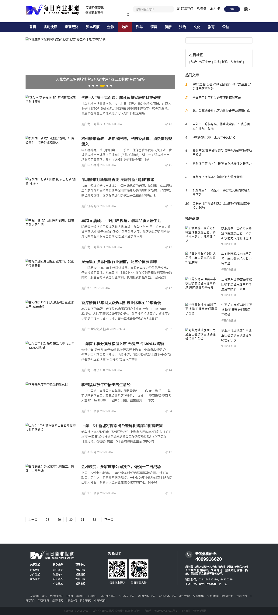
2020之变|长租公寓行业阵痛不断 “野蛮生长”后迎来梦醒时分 (222, 86)
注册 (217, 8)
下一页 (108, 519)
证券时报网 (184, 596)
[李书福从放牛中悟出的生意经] (51, 398)
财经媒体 (58, 574)
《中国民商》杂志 (146, 596)
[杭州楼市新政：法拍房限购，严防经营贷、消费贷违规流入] (51, 152)
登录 (203, 8)
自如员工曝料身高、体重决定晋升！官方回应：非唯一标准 (221, 126)
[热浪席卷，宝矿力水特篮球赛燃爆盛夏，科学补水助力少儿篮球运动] (201, 236)
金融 (110, 27)
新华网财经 (85, 600)
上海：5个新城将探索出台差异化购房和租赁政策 (122, 426)
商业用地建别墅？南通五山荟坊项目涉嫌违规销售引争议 (236, 335)
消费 (153, 27)
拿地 (217, 62)
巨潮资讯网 (43, 600)
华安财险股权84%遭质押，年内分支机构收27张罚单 (236, 258)
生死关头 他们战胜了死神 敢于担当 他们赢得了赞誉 (236, 309)
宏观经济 (71, 27)
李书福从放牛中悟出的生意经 (105, 385)
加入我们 (35, 574)
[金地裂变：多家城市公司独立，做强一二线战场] (51, 480)
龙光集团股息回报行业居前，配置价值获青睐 (119, 262)
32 (94, 519)
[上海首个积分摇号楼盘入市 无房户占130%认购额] (51, 357)
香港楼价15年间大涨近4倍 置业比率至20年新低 (121, 303)
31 (82, 519)
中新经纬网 (71, 600)
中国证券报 (227, 596)
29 (59, 519)
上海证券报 (241, 596)
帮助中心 (80, 564)
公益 (225, 27)
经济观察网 (57, 600)
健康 (168, 27)
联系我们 (186, 8)
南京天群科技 (199, 611)
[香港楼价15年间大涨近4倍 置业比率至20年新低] (51, 316)
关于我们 (35, 564)
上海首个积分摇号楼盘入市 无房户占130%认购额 (122, 344)
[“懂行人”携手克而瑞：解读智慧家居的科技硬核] (51, 111)
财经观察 (58, 570)
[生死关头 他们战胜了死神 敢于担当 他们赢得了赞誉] (201, 312)
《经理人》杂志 (126, 596)
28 (47, 519)
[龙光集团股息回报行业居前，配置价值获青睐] (51, 275)
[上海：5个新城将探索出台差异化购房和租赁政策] (51, 439)
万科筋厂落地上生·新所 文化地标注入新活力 (222, 163)
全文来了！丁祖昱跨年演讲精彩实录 (217, 97)
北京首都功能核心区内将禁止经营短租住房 (221, 110)
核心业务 (58, 564)
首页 (32, 27)
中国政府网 (100, 600)
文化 (196, 27)
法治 (182, 27)
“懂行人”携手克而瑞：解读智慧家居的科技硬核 (121, 98)
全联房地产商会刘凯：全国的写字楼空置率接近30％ (221, 205)
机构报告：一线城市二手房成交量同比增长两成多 (221, 192)
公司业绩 (205, 62)
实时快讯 (50, 27)
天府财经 (92, 596)
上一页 (32, 519)
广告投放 (58, 583)
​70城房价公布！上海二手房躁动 (214, 137)
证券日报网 (213, 596)
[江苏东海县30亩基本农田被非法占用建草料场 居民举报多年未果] (201, 287)
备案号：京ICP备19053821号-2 (161, 611)
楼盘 (225, 62)
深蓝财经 (80, 596)
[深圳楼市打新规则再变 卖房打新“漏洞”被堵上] (51, 193)
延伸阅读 (192, 219)
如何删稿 (80, 574)
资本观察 (93, 27)
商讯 (44, 596)
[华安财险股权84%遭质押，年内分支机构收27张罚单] (201, 261)
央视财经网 (198, 596)
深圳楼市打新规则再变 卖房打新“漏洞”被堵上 (119, 180)
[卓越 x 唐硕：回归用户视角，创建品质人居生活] (51, 234)
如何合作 (80, 579)
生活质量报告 (56, 596)
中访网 (69, 596)
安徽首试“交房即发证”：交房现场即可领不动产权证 (222, 152)
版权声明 (35, 579)
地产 (125, 27)
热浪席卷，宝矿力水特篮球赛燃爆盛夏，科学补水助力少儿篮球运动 (236, 233)
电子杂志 (58, 579)
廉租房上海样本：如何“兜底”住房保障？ (219, 177)
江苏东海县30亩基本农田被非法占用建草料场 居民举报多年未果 (236, 284)
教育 (211, 27)
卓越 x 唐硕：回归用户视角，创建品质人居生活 (121, 221)
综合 (194, 62)
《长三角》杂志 (107, 596)
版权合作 (80, 570)
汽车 (139, 27)
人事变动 (236, 62)
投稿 (232, 9)
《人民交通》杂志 (167, 596)
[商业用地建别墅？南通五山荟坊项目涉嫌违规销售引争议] (201, 338)
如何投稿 (80, 583)
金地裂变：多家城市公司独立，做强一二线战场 (121, 467)
